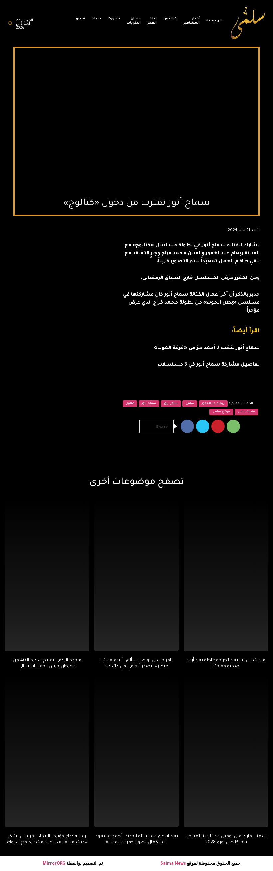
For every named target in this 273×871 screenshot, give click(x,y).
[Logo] (248, 23)
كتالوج (130, 403)
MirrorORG (54, 864)
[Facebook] (187, 426)
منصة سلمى (246, 412)
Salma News (173, 864)
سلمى (190, 403)
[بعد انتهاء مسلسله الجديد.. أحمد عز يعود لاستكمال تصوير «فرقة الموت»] (136, 751)
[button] (10, 23)
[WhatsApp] (233, 426)
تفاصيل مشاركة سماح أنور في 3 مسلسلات (209, 365)
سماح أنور (149, 403)
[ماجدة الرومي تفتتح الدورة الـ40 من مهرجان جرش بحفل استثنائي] (47, 575)
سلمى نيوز (171, 403)
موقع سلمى (221, 412)
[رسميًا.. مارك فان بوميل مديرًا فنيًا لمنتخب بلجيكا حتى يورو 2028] (226, 751)
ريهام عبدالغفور (213, 403)
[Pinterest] (218, 426)
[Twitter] (202, 426)
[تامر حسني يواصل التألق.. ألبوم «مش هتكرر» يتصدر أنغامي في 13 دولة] (136, 575)
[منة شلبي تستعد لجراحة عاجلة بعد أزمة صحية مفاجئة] (226, 575)
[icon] (64, 25)
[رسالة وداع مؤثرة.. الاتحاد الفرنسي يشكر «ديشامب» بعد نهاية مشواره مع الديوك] (47, 751)
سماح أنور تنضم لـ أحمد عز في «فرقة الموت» (207, 348)
